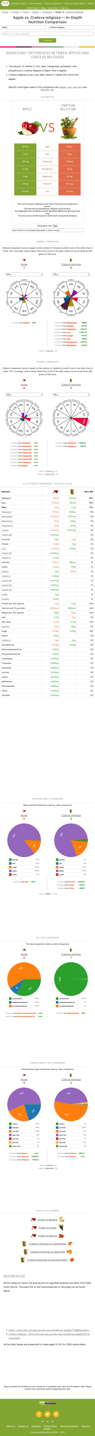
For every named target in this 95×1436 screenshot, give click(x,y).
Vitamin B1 (7, 580)
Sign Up (64, 8)
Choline (5, 599)
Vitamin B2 (7, 553)
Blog (43, 8)
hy (53, 1421)
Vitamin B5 (7, 590)
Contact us (23, 1426)
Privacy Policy (50, 1426)
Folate (4, 594)
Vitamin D (50, 471)
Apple (35, 12)
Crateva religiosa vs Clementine (47, 1243)
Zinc (4, 548)
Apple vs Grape (48, 1227)
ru (47, 1421)
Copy (55, 226)
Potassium (6, 512)
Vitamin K (6, 557)
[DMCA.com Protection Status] (47, 1404)
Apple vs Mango (47, 1235)
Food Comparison (53, 3)
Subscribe (53, 8)
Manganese (7, 516)
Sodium (5, 571)
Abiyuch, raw (47, 89)
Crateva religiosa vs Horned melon (47, 1259)
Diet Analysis (36, 3)
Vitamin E (6, 576)
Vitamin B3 (7, 585)
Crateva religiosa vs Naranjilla (47, 1251)
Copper (5, 530)
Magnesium (7, 521)
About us (11, 1426)
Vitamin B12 (50, 474)
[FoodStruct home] (6, 5)
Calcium (5, 626)
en (42, 1421)
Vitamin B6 (7, 535)
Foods (15, 12)
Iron (4, 502)
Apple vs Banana (47, 1219)
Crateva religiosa (74, 12)
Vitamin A (6, 640)
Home (5, 12)
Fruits (25, 12)
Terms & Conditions (69, 1426)
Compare (47, 12)
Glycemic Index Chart (75, 3)
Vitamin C (6, 498)
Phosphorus (7, 525)
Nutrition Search (18, 3)
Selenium (50, 351)
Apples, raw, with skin (70, 87)
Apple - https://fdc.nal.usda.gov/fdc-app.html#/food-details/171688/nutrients (49, 1330)
